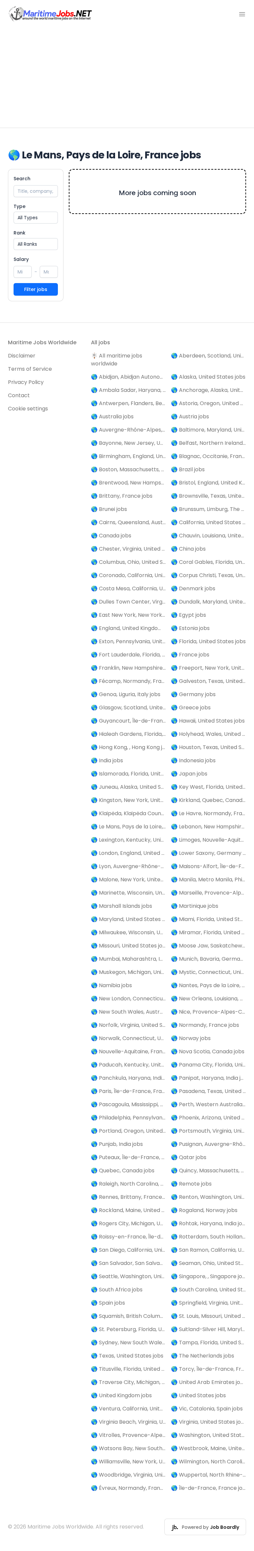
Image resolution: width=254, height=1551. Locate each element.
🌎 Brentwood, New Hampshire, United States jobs (128, 482)
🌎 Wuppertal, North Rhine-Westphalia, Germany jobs (208, 1475)
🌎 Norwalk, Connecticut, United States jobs (128, 1038)
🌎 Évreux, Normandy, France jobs (128, 1488)
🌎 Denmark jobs (193, 588)
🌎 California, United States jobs (208, 522)
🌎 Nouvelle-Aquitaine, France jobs (128, 1051)
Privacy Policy (26, 382)
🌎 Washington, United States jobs (208, 1435)
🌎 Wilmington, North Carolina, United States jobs (208, 1461)
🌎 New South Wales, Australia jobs (128, 1012)
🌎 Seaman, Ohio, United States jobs (208, 1263)
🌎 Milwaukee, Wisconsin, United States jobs (128, 932)
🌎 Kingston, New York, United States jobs (128, 800)
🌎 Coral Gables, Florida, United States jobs (208, 562)
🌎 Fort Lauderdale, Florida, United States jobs (128, 654)
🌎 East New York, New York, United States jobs (128, 615)
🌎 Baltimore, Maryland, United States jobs (208, 430)
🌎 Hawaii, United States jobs (208, 721)
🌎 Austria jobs (190, 416)
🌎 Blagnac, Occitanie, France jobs (208, 456)
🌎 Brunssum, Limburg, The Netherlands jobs (208, 509)
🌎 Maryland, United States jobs (128, 919)
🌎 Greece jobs (191, 707)
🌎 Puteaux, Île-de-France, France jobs (128, 1157)
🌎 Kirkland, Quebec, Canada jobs (208, 800)
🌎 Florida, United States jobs (208, 641)
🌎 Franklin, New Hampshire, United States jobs (128, 668)
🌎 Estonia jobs (190, 628)
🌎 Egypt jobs (188, 615)
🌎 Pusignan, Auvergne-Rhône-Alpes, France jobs (208, 1144)
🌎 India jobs (107, 760)
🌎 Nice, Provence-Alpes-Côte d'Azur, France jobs (208, 1012)
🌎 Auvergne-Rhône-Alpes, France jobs (128, 430)
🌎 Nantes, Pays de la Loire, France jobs (208, 985)
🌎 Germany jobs (193, 694)
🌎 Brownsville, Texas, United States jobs (208, 496)
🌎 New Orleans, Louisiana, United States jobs (208, 998)
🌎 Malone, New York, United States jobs (128, 879)
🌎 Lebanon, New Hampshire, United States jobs (208, 826)
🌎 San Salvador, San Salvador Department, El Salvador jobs (128, 1263)
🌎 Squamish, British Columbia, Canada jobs (128, 1316)
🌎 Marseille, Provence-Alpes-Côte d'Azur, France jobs (208, 893)
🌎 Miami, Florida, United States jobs (208, 919)
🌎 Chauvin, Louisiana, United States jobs (208, 535)
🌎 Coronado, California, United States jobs (128, 575)
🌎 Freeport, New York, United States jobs (208, 668)
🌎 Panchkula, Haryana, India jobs (128, 1078)
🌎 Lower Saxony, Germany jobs (208, 853)
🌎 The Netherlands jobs (202, 1356)
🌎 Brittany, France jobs (121, 496)
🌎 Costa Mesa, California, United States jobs (128, 588)
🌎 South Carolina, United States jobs (208, 1289)
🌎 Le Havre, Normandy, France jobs (208, 813)
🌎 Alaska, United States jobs (208, 377)
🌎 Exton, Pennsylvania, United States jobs (128, 641)
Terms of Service (30, 369)
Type (19, 206)
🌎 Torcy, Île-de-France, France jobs (208, 1369)
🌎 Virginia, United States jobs (208, 1422)
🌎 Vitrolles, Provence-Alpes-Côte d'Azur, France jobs (128, 1435)
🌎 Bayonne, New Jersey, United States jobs (128, 443)
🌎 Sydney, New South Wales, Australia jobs (128, 1342)
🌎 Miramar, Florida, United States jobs (208, 932)
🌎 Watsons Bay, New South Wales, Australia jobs (128, 1448)
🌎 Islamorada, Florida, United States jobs (128, 773)
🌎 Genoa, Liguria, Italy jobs (125, 694)
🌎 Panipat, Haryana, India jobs (208, 1078)
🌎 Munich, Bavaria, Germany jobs (208, 959)
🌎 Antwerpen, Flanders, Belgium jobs (128, 403)
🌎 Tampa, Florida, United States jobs (208, 1342)
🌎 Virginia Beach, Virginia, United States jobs (128, 1422)
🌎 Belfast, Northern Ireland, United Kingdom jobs (208, 443)
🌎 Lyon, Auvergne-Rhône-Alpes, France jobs (128, 866)
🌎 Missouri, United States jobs (128, 945)
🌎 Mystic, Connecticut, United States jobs (208, 972)
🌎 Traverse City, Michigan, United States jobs (128, 1382)
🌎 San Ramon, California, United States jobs (208, 1250)
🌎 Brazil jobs (188, 469)
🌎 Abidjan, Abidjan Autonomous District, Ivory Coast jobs (128, 377)
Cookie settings (28, 408)
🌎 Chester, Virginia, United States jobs (128, 549)
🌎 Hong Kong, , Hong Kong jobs (128, 747)
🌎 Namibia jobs (111, 985)
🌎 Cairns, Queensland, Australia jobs (128, 522)
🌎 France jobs (190, 654)
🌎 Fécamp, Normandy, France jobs (128, 681)
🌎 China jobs (188, 549)
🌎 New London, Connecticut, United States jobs (128, 998)
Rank (19, 233)
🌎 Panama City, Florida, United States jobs (208, 1065)
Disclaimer (21, 355)
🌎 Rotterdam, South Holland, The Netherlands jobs (208, 1236)
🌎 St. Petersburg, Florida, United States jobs (128, 1329)
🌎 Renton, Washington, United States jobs (208, 1197)
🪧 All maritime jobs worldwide (116, 359)
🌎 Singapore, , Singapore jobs (208, 1276)
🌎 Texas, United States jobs (127, 1356)
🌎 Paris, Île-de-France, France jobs (128, 1091)
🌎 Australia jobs (112, 416)
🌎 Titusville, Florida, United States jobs (128, 1369)
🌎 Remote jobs (191, 1184)
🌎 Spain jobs (108, 1303)
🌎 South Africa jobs (117, 1289)
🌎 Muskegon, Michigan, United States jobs (128, 972)
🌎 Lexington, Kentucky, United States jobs (128, 840)
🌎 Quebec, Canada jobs (122, 1170)
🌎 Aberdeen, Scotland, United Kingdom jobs (208, 355)
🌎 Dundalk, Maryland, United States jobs (208, 602)
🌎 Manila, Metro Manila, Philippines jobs (208, 879)
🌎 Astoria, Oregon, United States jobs (208, 403)
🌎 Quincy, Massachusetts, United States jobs (208, 1170)
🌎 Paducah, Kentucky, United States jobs (128, 1065)
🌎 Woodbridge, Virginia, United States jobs (128, 1475)
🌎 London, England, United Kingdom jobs (128, 853)
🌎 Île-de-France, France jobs (208, 1488)
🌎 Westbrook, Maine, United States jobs (208, 1448)
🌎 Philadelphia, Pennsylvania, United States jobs (128, 1117)
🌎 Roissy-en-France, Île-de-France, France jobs (128, 1236)
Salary (21, 259)
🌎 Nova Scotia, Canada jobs (207, 1051)
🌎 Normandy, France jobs (205, 1025)
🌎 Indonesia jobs (193, 760)
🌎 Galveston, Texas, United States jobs (208, 681)
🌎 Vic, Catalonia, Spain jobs (207, 1408)
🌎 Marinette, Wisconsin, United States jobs (128, 893)
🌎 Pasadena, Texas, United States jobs (208, 1091)
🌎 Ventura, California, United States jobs (128, 1408)
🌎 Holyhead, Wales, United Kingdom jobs (208, 734)
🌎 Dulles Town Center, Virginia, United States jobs (128, 602)
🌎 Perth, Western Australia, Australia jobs (208, 1104)
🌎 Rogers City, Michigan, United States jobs (128, 1223)
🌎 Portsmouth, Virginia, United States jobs (208, 1131)
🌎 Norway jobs (191, 1038)
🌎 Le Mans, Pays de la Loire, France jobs (128, 826)
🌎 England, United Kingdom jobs (128, 628)
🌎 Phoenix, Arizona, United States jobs (208, 1117)
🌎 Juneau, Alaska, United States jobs (128, 787)
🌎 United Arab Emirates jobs (208, 1382)
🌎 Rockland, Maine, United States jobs (128, 1210)
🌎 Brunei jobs (109, 509)
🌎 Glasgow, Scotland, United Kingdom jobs (128, 707)
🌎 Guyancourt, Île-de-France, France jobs (128, 721)
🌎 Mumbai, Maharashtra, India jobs (128, 959)
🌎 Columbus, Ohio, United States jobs (128, 562)
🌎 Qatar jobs (188, 1157)
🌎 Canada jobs (111, 535)
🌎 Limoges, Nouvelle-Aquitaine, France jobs (208, 840)
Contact (19, 395)
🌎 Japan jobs (189, 773)
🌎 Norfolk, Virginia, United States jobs (128, 1025)
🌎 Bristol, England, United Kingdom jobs (208, 482)
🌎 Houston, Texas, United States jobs (208, 747)
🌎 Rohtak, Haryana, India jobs (208, 1223)
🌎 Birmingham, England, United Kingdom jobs (128, 456)
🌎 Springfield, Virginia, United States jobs (208, 1303)
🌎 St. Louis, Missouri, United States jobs (208, 1316)
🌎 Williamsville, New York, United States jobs (128, 1461)
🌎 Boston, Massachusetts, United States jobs (128, 469)
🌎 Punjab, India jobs (117, 1144)
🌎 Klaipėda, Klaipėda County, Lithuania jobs (128, 813)
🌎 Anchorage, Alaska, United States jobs (208, 390)
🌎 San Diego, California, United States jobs (128, 1250)
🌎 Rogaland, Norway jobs (204, 1210)
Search (22, 178)
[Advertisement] (127, 78)
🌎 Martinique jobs (194, 906)
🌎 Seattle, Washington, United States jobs (128, 1276)
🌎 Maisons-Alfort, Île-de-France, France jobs (208, 866)
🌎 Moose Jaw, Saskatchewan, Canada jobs (208, 945)
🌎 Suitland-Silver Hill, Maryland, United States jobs (208, 1329)
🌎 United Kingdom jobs (121, 1395)
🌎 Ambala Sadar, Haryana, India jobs (128, 390)
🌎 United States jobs (198, 1395)
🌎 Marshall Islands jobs (121, 906)
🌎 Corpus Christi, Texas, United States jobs (208, 575)
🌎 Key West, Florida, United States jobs (208, 787)
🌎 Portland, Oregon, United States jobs (128, 1131)
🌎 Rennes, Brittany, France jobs (128, 1197)
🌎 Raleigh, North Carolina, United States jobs (128, 1184)
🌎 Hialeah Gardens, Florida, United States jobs (128, 734)
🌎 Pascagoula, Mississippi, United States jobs (128, 1104)
